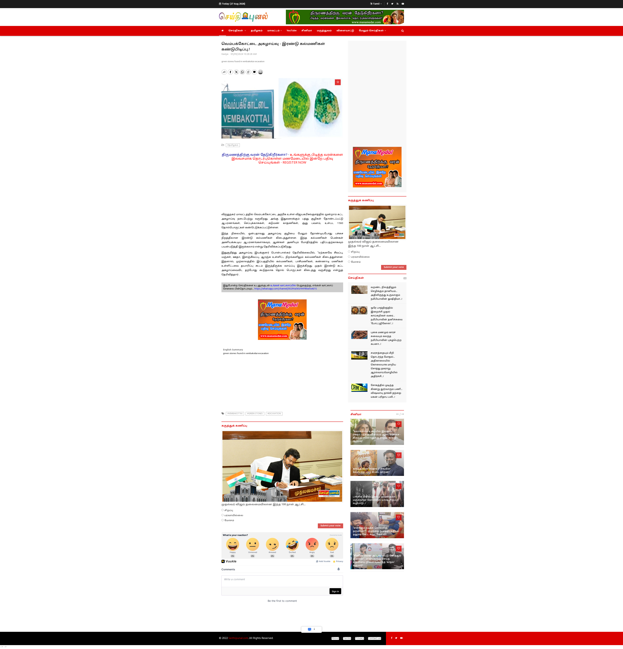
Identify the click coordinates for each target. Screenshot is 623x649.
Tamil (376, 4)
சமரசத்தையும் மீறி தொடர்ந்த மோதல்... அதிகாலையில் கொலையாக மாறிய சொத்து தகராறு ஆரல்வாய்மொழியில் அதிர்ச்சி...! (384, 365)
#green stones (255, 414)
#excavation (274, 414)
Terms (347, 638)
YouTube (292, 30)
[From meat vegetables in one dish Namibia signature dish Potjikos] (359, 310)
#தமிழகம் (232, 145)
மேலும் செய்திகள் (371, 30)
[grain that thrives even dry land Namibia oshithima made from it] (359, 290)
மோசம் (229, 520)
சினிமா (306, 30)
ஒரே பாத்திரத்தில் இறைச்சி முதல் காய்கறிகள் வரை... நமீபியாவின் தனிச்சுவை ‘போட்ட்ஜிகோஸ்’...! (387, 316)
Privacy (359, 638)
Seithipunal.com (238, 638)
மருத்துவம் (324, 30)
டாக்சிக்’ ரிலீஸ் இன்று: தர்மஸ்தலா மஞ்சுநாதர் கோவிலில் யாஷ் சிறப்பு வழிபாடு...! (375, 500)
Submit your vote (330, 525)
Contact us (374, 638)
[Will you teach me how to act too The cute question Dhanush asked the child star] (377, 525)
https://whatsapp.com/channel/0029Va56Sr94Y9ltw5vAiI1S (285, 289)
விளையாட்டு (345, 30)
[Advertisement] (282, 187)
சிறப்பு (228, 510)
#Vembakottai (234, 414)
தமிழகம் (257, 30)
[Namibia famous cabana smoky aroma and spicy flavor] (359, 335)
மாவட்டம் (273, 30)
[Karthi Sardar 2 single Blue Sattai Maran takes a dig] (377, 463)
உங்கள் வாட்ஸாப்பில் (283, 285)
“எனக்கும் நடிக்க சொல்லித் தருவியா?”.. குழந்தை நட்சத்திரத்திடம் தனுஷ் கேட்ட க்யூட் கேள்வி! (376, 531)
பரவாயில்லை (233, 515)
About (335, 638)
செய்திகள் (236, 30)
